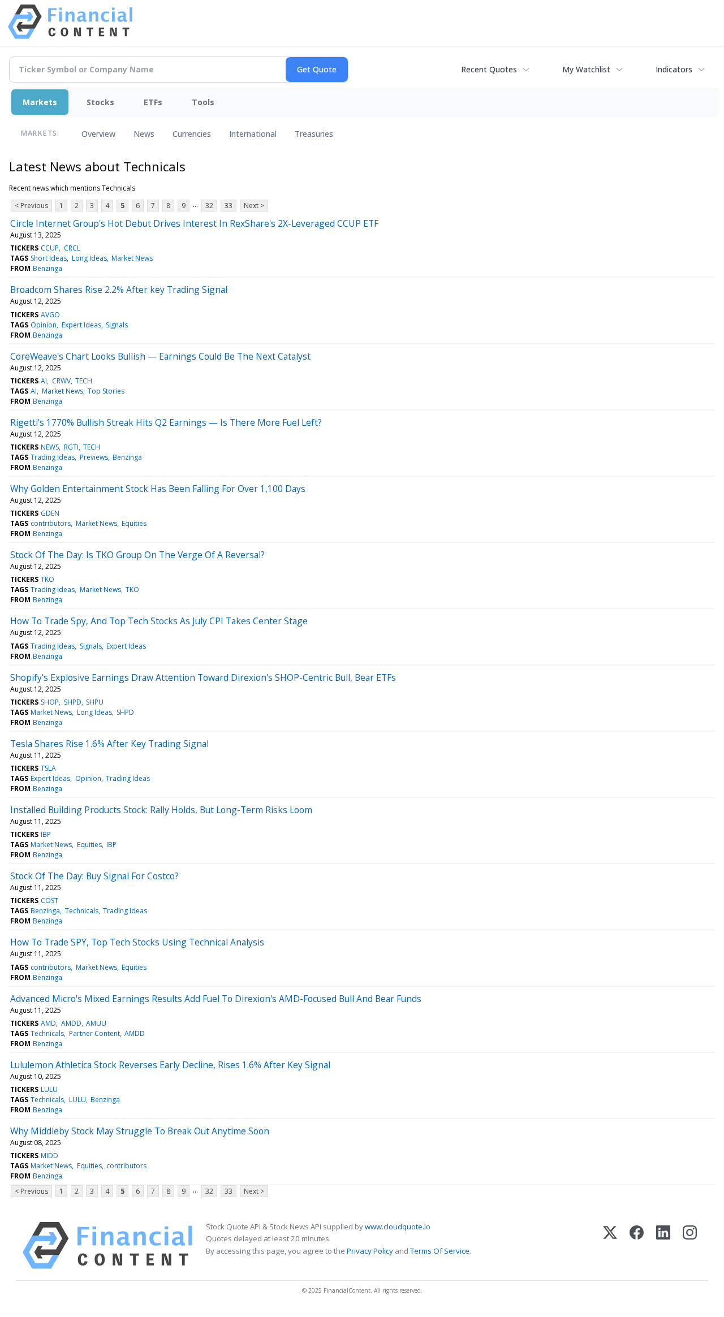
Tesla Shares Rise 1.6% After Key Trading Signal (109, 743)
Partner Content (94, 1033)
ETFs (153, 102)
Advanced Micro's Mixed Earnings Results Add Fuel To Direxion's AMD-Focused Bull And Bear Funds (215, 998)
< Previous (31, 205)
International (253, 133)
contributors (51, 523)
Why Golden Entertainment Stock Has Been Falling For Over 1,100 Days (157, 488)
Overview (98, 133)
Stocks (100, 102)
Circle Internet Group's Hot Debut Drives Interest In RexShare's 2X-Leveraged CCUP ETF (194, 223)
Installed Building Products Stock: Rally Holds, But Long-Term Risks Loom (161, 810)
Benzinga (47, 268)
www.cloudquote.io (397, 1226)
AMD (48, 1023)
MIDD (49, 1155)
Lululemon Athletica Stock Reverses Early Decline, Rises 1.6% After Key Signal (170, 1065)
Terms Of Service (439, 1251)
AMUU (96, 1023)
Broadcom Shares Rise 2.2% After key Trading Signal (118, 289)
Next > (254, 205)
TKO (47, 579)
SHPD (72, 702)
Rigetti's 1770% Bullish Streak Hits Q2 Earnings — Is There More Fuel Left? (166, 422)
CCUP (50, 248)
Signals (117, 325)
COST (49, 900)
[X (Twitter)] (610, 1245)
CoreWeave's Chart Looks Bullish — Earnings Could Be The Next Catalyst (160, 356)
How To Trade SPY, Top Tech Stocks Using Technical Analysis (137, 942)
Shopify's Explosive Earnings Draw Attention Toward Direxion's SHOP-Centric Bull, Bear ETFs (203, 677)
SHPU (95, 702)
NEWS (50, 447)
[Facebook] (636, 1245)
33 (228, 205)
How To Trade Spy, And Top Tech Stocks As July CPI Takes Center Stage (159, 621)
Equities (134, 523)
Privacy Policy (370, 1251)
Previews (94, 457)
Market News (132, 258)
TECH (83, 381)
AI (44, 381)
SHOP (50, 702)
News (143, 133)
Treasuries (314, 133)
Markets (40, 102)
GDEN (50, 513)
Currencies (192, 133)
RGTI (71, 447)
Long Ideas (89, 258)
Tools (203, 102)
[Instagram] (689, 1245)
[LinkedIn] (663, 1245)
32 (209, 205)
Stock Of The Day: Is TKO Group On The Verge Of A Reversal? (137, 555)
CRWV (61, 381)
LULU (49, 1089)
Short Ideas (49, 258)
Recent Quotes (489, 69)
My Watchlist (586, 69)
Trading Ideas (53, 457)
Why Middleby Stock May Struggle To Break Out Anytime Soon (139, 1131)
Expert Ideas (81, 325)
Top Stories (106, 391)
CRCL (72, 248)
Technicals (81, 911)
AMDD (71, 1023)
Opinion (44, 325)
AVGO (50, 314)
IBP (46, 834)
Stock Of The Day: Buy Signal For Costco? (94, 876)
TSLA (48, 768)
